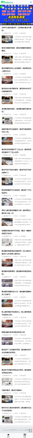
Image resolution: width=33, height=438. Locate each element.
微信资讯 (23, 94)
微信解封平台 (7, 33)
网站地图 (27, 430)
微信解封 (23, 74)
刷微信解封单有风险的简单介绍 (13, 332)
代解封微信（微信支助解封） (12, 390)
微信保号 (23, 33)
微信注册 (23, 175)
